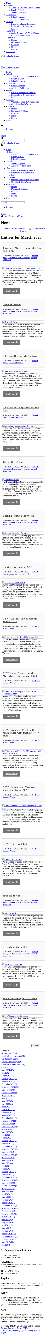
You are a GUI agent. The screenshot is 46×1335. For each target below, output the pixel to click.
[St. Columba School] (10, 56)
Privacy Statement (8, 1328)
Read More (10, 291)
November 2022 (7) (10, 1121)
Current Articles (10, 229)
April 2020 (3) (7, 1194)
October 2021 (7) (8, 1152)
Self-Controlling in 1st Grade (20, 998)
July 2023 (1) (7, 1098)
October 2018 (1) (8, 1239)
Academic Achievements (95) (13, 1056)
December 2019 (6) (9, 1205)
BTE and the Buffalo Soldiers (20, 356)
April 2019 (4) (7, 1225)
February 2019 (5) (9, 1231)
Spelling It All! (11, 895)
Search (23, 231)
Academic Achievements (19, 258)
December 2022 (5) (9, 1118)
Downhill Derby (12, 304)
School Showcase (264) (11, 1062)
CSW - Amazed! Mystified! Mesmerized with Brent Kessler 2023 (21, 733)
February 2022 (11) (9, 1141)
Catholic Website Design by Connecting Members (21, 1330)
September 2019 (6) (10, 1214)
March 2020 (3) (8, 1197)
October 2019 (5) (8, 1211)
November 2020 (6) (10, 1180)
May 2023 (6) (7, 1104)
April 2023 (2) (7, 1107)
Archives (21, 229)
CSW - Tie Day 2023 (15, 844)
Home (6, 216)
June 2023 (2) (7, 1101)
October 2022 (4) (8, 1124)
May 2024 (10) (8, 1070)
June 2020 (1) (7, 1191)
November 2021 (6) (10, 1149)
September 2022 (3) (10, 1126)
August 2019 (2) (8, 1217)
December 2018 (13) (10, 1236)
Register (9, 129)
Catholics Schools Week (19, 574)
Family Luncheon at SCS (17, 567)
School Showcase (16, 363)
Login (3, 136)
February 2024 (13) (9, 1078)
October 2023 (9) (8, 1090)
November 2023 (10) (10, 1087)
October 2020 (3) (8, 1183)
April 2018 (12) (8, 1245)
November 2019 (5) (10, 1208)
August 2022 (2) (8, 1129)
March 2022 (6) (8, 1138)
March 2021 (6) (8, 1169)
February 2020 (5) (9, 1200)
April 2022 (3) (7, 1135)
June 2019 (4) (7, 1219)
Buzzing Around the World (18, 515)
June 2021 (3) (7, 1160)
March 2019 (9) (8, 1228)
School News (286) (9, 1053)
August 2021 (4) (8, 1157)
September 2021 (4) (10, 1155)
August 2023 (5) (8, 1095)
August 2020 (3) (8, 1188)
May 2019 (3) (7, 1222)
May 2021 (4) (7, 1163)
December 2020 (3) (9, 1177)
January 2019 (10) (9, 1234)
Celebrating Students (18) (12, 1059)
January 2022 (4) (8, 1143)
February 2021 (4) (9, 1172)
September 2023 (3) (10, 1093)
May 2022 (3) (7, 1132)
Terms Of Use (22, 1328)
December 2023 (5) (9, 1084)
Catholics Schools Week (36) (13, 1064)
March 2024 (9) (8, 1076)
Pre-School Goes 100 (15, 947)
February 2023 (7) (9, 1112)
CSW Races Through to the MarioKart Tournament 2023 (20, 674)
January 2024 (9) (8, 1081)
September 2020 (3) (10, 1186)
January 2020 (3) (8, 1203)
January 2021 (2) (8, 1174)
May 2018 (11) (8, 1242)
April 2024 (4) (7, 1073)
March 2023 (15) (8, 1110)
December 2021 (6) (9, 1146)
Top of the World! (13, 462)
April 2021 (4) (7, 1166)
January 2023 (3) (8, 1115)
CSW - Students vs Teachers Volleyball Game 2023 (19, 788)
